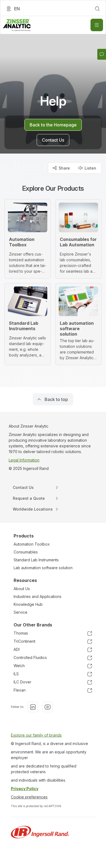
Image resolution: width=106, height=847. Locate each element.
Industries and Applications (37, 596)
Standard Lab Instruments (36, 560)
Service (20, 612)
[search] (97, 8)
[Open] (97, 25)
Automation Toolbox (32, 544)
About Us (22, 588)
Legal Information (24, 460)
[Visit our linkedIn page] (33, 707)
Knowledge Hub (28, 604)
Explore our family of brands (36, 735)
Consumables (26, 552)
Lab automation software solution (43, 567)
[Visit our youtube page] (47, 707)
